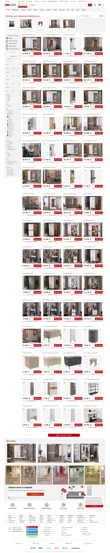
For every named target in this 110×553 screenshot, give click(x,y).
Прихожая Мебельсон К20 (48, 299)
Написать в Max (32, 531)
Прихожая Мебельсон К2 (48, 246)
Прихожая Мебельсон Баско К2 (90, 140)
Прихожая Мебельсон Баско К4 (90, 61)
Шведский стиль (83, 1)
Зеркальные (10, 163)
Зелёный (10, 120)
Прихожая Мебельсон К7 (27, 220)
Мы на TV (43, 1)
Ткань (8, 97)
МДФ (8, 100)
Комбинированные (11, 149)
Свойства (8, 140)
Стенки (48, 517)
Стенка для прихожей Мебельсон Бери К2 (72, 114)
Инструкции (63, 533)
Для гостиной (10, 169)
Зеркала (61, 522)
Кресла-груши (22, 520)
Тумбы (41, 520)
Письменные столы (81, 518)
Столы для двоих (80, 522)
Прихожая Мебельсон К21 (68, 299)
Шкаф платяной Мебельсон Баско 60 (50, 406)
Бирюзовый (11, 113)
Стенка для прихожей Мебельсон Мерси (92, 167)
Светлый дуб (11, 129)
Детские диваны (32, 518)
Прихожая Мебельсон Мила (49, 114)
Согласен (94, 506)
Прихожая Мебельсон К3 (68, 246)
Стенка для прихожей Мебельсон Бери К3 (92, 114)
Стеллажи (70, 520)
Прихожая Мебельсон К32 (68, 273)
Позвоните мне (23, 6)
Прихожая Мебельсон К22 (89, 299)
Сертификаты (84, 529)
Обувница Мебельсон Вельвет (90, 406)
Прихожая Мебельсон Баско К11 (70, 140)
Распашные (70, 517)
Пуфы (21, 518)
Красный (10, 125)
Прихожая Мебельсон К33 (89, 273)
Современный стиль (12, 161)
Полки (69, 522)
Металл (9, 96)
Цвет (7, 109)
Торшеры (91, 520)
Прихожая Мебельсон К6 (89, 193)
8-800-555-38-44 (22, 5)
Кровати (41, 517)
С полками (10, 143)
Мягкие (9, 145)
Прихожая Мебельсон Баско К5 (29, 61)
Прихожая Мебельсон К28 (27, 273)
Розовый (10, 128)
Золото (10, 122)
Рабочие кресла (80, 520)
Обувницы (62, 517)
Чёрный (10, 135)
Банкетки (62, 518)
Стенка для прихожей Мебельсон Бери (71, 87)
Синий (10, 132)
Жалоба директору (47, 531)
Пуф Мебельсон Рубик (27, 352)
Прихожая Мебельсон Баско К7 (49, 87)
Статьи (62, 531)
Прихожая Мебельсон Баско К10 (29, 34)
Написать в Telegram (33, 529)
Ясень (10, 136)
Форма (7, 104)
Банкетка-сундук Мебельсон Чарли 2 (50, 352)
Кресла (21, 517)
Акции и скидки (21, 1)
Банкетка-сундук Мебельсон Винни (50, 326)
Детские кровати (32, 517)
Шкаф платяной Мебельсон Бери (70, 379)
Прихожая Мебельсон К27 (89, 246)
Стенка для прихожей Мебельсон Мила (51, 140)
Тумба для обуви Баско (27, 406)
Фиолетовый (11, 134)
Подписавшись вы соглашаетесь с (25, 498)
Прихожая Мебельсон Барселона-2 (29, 114)
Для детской (10, 171)
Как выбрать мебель (52, 1)
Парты (30, 522)
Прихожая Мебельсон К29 (48, 273)
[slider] (7, 66)
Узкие (8, 155)
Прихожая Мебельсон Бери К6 (49, 167)
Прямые (9, 105)
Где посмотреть (85, 531)
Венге (9, 116)
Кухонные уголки (12, 520)
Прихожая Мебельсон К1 (27, 246)
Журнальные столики (51, 520)
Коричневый (11, 123)
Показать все (13, 51)
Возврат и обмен (47, 529)
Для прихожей (10, 173)
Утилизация (46, 535)
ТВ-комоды (49, 522)
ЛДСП (9, 99)
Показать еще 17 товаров (65, 435)
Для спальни (10, 170)
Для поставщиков (47, 533)
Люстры (91, 517)
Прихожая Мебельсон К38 (27, 326)
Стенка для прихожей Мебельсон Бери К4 (51, 34)
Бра (90, 518)
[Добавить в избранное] (23, 38)
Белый (10, 112)
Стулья (10, 518)
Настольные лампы (93, 522)
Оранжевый (11, 126)
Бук (9, 115)
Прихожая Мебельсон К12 (89, 220)
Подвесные (10, 146)
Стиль (7, 159)
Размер (7, 153)
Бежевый (10, 110)
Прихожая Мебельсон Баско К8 (70, 61)
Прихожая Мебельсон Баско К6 (49, 61)
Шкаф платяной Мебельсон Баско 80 (71, 326)
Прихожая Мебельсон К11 (68, 220)
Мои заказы (73, 1)
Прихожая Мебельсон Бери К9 (69, 193)
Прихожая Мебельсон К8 (48, 220)
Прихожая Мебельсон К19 (27, 299)
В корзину (38, 53)
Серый (10, 131)
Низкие (9, 154)
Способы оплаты (64, 529)
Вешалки (61, 520)
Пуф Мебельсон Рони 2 (88, 326)
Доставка (37, 1)
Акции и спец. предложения (66, 527)
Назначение (8, 167)
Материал (8, 94)
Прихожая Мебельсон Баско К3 (29, 167)
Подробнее (100, 503)
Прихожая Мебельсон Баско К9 (90, 87)
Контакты (29, 1)
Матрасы (41, 518)
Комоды (41, 522)
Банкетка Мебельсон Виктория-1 (91, 352)
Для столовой (10, 174)
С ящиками (10, 142)
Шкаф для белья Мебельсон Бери (29, 379)
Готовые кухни (11, 522)
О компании (84, 527)
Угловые (69, 518)
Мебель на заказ (64, 1)
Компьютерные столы (81, 517)
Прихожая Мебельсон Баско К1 (29, 87)
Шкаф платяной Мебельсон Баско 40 (71, 406)
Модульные (10, 147)
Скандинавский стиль (12, 162)
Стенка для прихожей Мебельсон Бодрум (72, 167)
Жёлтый (10, 119)
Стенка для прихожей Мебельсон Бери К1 (92, 34)
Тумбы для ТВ (50, 518)
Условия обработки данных (66, 535)
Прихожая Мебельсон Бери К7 (28, 193)
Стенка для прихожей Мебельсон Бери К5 (31, 140)
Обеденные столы (12, 517)
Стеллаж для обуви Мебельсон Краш (91, 379)
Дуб (9, 117)
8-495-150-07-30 (22, 3)
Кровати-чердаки (32, 520)
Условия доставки (47, 527)
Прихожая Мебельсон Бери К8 (49, 193)
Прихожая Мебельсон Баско (69, 34)
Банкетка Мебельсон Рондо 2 (69, 352)
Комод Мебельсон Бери (48, 379)
